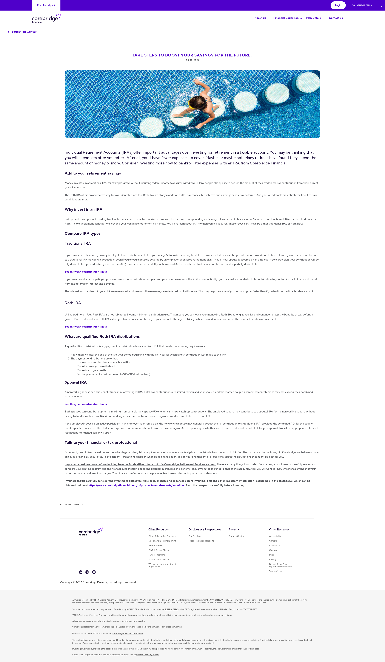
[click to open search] (380, 4)
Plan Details (313, 18)
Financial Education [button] (286, 18)
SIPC (175, 609)
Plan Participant (46, 5)
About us (260, 18)
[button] (338, 5)
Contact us (336, 18)
